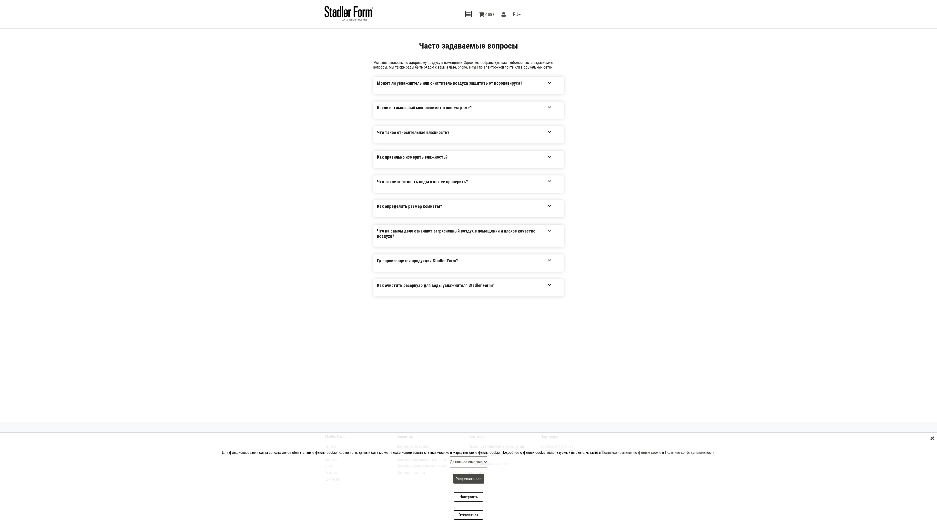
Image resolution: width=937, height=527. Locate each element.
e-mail (473, 67)
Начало (330, 446)
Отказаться (468, 518)
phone (462, 67)
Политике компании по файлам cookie (631, 470)
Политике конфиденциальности (689, 470)
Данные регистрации (413, 446)
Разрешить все (469, 493)
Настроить (468, 505)
